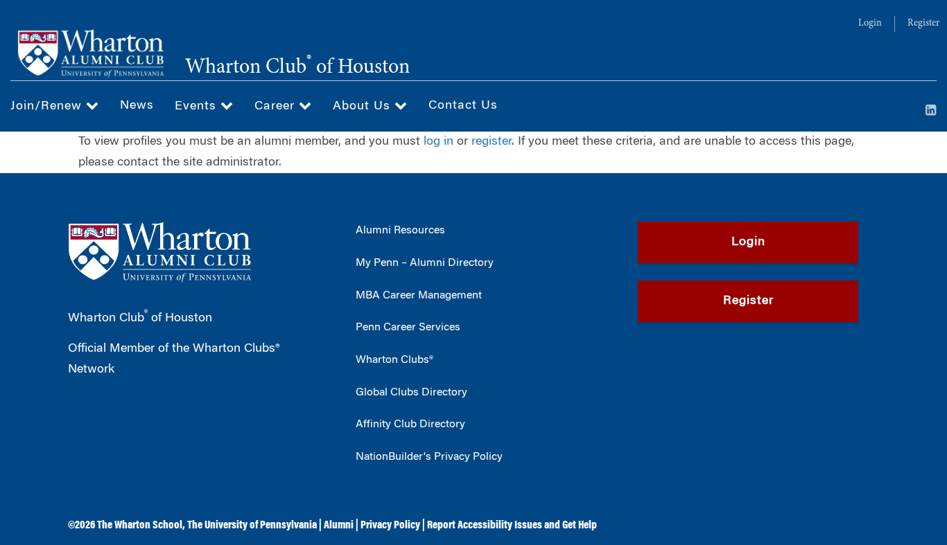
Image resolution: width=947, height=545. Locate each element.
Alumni (339, 525)
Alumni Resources (400, 230)
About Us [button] (363, 106)
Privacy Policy (390, 525)
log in (438, 142)
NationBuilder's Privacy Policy (429, 457)
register (491, 142)
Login (870, 23)
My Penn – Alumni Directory (425, 263)
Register (923, 23)
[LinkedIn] (931, 111)
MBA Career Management (419, 295)
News (137, 106)
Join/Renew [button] (48, 106)
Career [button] (276, 106)
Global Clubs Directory (411, 392)
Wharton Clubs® (394, 360)
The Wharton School (139, 525)
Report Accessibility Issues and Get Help (512, 525)
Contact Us (463, 106)
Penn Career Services (408, 327)
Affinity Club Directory (410, 424)
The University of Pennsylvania (252, 525)
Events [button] (197, 106)
